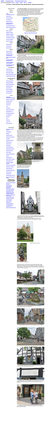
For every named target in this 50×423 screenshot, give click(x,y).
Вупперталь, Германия (10, 35)
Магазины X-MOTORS (9, 203)
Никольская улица (9, 135)
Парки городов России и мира (11, 74)
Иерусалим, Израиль (9, 82)
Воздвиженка (8, 145)
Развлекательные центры (10, 175)
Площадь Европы (9, 157)
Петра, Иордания (9, 92)
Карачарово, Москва (9, 160)
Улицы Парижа (8, 16)
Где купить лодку (9, 199)
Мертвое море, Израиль (10, 84)
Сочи (7, 106)
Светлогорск (8, 104)
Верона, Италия (8, 47)
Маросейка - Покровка (9, 140)
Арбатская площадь (9, 150)
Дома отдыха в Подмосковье (11, 207)
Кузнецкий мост (8, 131)
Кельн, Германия (9, 30)
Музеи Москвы (8, 173)
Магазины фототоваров (10, 188)
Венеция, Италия (9, 44)
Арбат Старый (8, 152)
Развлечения (8, 202)
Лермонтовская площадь (10, 159)
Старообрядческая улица (10, 170)
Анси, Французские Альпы (10, 25)
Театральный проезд (9, 147)
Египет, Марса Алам (9, 89)
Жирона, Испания (9, 51)
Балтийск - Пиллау (9, 101)
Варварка (7, 133)
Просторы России (9, 123)
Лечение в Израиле (9, 91)
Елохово (7, 155)
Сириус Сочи (8, 121)
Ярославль (8, 116)
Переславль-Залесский (10, 113)
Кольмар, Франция (9, 21)
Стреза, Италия (8, 46)
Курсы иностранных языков (10, 182)
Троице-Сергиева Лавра (10, 109)
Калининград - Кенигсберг (10, 99)
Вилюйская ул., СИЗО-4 (10, 166)
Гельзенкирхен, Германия (10, 37)
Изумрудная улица (9, 168)
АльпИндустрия (8, 206)
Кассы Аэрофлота (9, 185)
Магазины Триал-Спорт (10, 198)
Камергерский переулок (10, 148)
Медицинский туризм (9, 191)
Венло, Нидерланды (9, 70)
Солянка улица (8, 143)
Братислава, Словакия (9, 72)
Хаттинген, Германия (9, 39)
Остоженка (8, 138)
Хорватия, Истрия (9, 69)
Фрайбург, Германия (9, 32)
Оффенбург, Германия (9, 34)
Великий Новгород (9, 111)
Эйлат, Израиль (8, 87)
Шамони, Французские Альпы (11, 27)
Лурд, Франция (8, 19)
